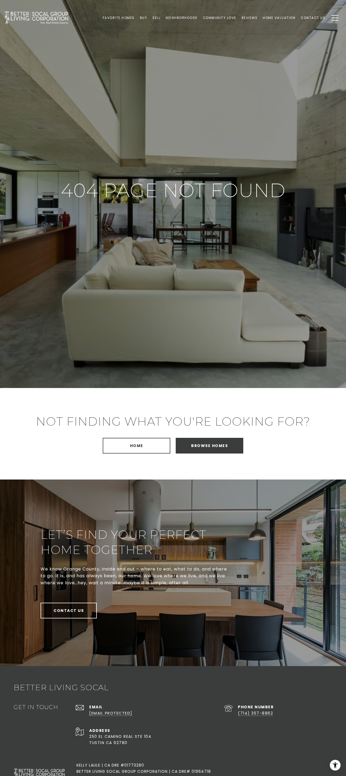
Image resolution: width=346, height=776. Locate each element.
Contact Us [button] (69, 610)
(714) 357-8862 (255, 713)
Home (136, 445)
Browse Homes (209, 445)
